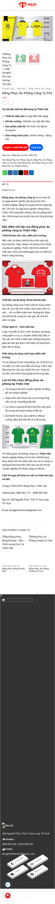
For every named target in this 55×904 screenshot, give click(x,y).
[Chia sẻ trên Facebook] (10, 172)
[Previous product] (10, 102)
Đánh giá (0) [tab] (8, 190)
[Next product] (4, 102)
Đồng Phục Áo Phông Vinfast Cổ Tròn (39, 570)
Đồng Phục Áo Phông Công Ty (19, 160)
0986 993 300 (9, 844)
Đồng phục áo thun (39, 89)
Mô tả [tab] (5, 184)
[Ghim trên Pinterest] (26, 172)
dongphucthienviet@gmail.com (18, 854)
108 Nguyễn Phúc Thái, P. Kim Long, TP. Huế (25, 833)
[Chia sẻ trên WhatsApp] (4, 172)
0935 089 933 (25, 844)
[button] (4, 5)
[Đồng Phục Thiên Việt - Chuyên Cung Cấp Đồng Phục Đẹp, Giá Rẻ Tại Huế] (27, 5)
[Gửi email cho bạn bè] (20, 172)
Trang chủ (8, 89)
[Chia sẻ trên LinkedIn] (31, 172)
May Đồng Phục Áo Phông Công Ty (33, 163)
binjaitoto (27, 897)
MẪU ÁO (21, 89)
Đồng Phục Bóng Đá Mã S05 (13, 570)
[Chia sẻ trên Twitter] (15, 172)
